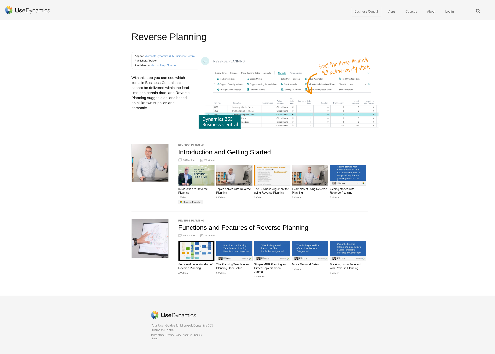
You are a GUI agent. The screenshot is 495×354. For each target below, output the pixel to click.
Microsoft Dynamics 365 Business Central (169, 55)
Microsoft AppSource (163, 65)
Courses (411, 11)
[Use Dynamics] (27, 10)
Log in (449, 11)
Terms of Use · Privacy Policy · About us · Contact (176, 335)
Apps (391, 11)
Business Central (366, 11)
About (431, 11)
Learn (155, 338)
